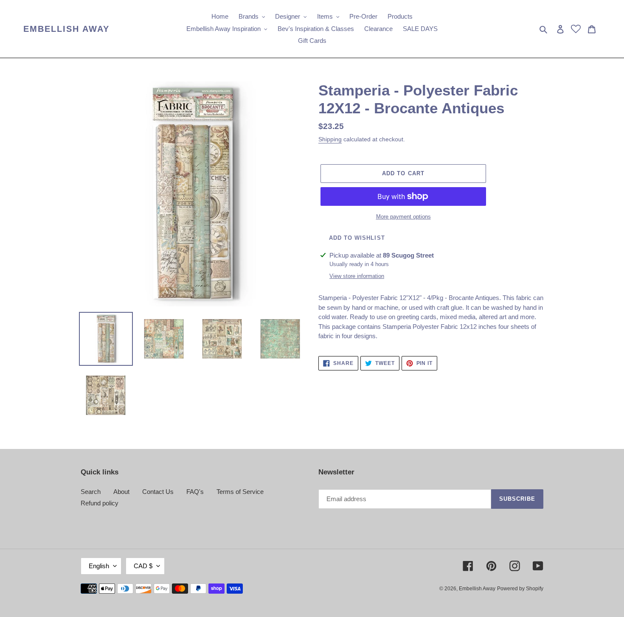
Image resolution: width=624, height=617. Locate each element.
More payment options (403, 216)
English (99, 565)
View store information (356, 276)
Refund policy (99, 503)
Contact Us (158, 491)
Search (91, 491)
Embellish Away (66, 29)
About (121, 491)
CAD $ (143, 565)
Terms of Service (240, 491)
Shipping (330, 139)
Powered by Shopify (520, 589)
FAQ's (195, 491)
